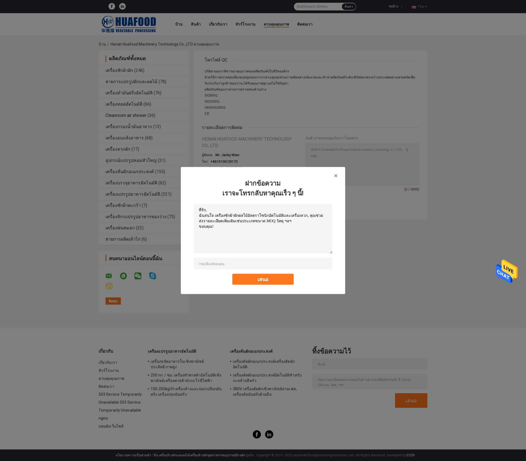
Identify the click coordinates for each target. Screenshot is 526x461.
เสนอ (263, 279)
